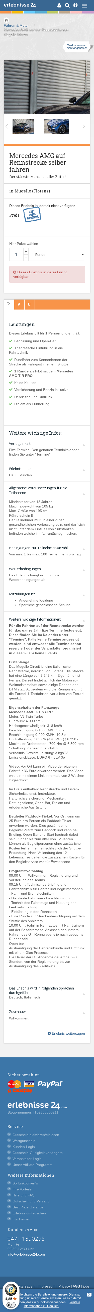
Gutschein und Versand (31, 1201)
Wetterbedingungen (25, 568)
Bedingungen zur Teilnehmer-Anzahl (38, 547)
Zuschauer (17, 1011)
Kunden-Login (24, 1147)
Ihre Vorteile (22, 1189)
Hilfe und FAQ (24, 1195)
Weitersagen (25, 1286)
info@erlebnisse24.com (26, 1254)
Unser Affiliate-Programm (32, 1165)
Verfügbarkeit (20, 443)
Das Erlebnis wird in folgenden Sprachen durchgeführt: (41, 990)
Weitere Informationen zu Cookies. (52, 1304)
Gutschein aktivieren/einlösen (36, 1135)
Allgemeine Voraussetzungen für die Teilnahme (38, 489)
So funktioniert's (25, 1183)
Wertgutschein (24, 1141)
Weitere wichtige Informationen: (35, 619)
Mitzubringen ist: (22, 594)
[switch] (11, 1305)
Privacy (64, 1286)
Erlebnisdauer (20, 468)
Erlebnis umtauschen (29, 1213)
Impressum (46, 1286)
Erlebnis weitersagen (68, 1033)
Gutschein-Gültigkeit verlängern (38, 1153)
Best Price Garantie (28, 1207)
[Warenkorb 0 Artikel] (75, 5)
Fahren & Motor (16, 25)
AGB (76, 1286)
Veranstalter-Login (27, 1159)
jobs (86, 1286)
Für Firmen (21, 1219)
